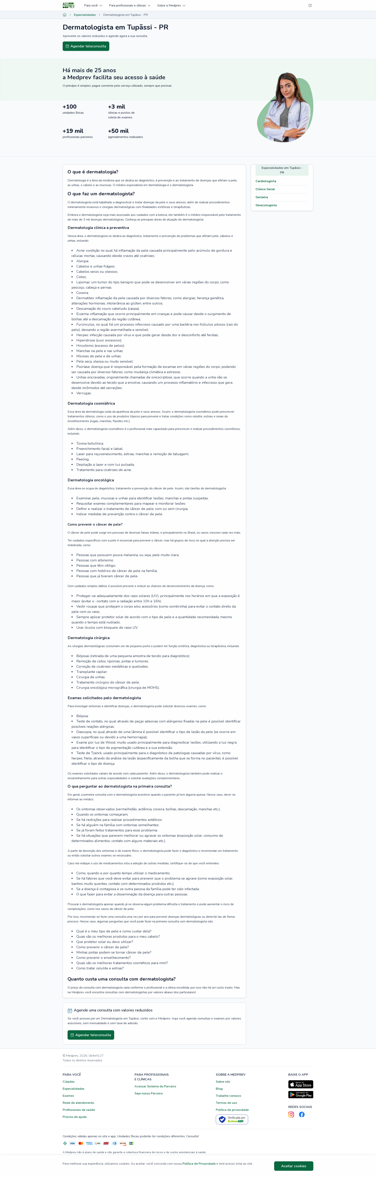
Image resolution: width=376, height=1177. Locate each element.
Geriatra (262, 197)
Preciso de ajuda (75, 1117)
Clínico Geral (265, 189)
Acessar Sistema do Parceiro (155, 1086)
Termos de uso (226, 1103)
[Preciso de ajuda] (310, 5)
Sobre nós (223, 1082)
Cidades (69, 1082)
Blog (219, 1089)
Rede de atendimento (78, 1103)
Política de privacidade (232, 1110)
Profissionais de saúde (79, 1110)
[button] (93, 5)
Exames (68, 1096)
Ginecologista (266, 205)
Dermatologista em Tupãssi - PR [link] (125, 15)
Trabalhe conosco (228, 1096)
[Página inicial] (65, 15)
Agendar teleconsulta (88, 46)
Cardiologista (266, 181)
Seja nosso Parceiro (149, 1093)
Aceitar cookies (293, 1166)
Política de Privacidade (199, 1164)
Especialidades (85, 15)
